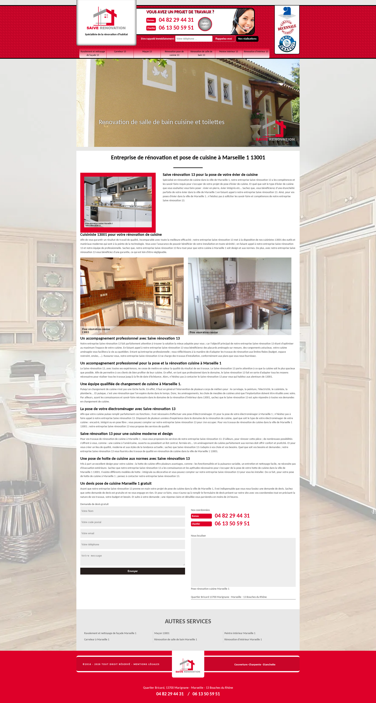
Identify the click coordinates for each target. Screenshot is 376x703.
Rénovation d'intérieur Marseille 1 (243, 639)
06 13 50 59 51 (176, 28)
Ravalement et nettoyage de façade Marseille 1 (110, 633)
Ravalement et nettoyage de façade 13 (93, 53)
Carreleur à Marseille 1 (96, 639)
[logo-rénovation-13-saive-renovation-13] (188, 664)
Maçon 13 (147, 52)
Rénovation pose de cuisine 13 (174, 53)
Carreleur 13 (120, 52)
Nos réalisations (247, 38)
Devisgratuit (205, 23)
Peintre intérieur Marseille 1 (239, 633)
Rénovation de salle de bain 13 (201, 53)
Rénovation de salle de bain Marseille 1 (175, 639)
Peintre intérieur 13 (228, 52)
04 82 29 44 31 (176, 20)
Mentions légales (147, 664)
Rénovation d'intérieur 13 (256, 52)
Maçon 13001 (161, 633)
